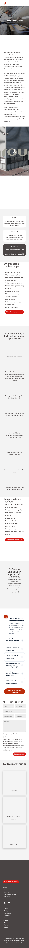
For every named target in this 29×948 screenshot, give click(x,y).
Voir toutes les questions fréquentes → (14, 691)
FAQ (5, 923)
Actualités (7, 915)
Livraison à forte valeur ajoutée (13, 818)
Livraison (7, 892)
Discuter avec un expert (14, 312)
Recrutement (8, 913)
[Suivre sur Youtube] (9, 902)
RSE (5, 917)
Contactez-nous (19, 754)
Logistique (13, 791)
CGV (11, 940)
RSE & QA (13, 844)
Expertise (7, 896)
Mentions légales (19, 940)
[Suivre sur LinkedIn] (4, 902)
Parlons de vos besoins (14, 539)
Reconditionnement (10, 894)
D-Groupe (7, 911)
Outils (6, 927)
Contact (6, 925)
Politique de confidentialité (14, 943)
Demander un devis (11, 882)
